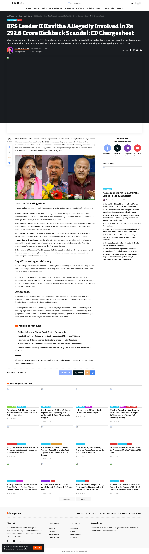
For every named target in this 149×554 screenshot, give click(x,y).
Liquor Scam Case (27, 363)
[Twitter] (15, 3)
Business (80, 513)
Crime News (12, 444)
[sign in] (8, 3)
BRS (53, 360)
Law (19, 20)
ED (74, 360)
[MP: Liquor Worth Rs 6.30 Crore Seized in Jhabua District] (122, 178)
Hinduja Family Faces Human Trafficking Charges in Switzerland (47, 340)
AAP (26, 360)
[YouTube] (17, 3)
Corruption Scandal (64, 360)
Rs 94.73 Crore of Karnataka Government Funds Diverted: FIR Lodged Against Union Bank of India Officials (121, 217)
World (94, 513)
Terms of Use (22, 549)
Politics (101, 513)
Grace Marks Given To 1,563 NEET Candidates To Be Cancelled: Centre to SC (57, 487)
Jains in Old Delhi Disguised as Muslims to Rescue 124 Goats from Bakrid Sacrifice (22, 412)
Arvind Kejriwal (44, 360)
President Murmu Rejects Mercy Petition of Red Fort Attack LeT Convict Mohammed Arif (90, 487)
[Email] (137, 50)
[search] (128, 3)
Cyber (138, 513)
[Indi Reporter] (74, 3)
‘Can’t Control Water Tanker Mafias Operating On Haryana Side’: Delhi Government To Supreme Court (125, 487)
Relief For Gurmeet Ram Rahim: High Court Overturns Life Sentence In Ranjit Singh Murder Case (122, 237)
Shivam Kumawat (22, 49)
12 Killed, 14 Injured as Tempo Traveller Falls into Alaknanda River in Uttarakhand (90, 449)
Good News (12, 406)
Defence (114, 444)
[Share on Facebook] (130, 50)
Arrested (33, 360)
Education (46, 481)
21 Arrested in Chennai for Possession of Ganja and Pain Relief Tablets (50, 344)
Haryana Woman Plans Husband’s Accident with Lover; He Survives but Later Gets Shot (22, 449)
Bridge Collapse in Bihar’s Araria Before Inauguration (42, 332)
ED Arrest (80, 360)
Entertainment (128, 513)
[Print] (140, 50)
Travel (88, 406)
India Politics (57, 444)
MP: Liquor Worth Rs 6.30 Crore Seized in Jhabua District (121, 194)
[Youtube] (137, 150)
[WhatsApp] (23, 3)
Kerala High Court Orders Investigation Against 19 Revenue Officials (49, 336)
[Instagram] (20, 3)
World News (131, 406)
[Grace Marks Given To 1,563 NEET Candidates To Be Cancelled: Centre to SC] (57, 472)
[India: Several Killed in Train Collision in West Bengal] (92, 398)
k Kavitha (89, 360)
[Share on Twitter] (133, 50)
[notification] (125, 3)
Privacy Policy (9, 549)
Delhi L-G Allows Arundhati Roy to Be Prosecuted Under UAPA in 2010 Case (125, 449)
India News (12, 20)
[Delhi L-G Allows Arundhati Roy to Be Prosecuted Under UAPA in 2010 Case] (126, 435)
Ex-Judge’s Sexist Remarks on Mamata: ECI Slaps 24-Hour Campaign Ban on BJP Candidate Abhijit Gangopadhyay (121, 256)
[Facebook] (12, 3)
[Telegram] (20, 541)
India (88, 513)
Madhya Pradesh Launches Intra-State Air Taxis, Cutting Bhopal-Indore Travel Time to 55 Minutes (22, 487)
